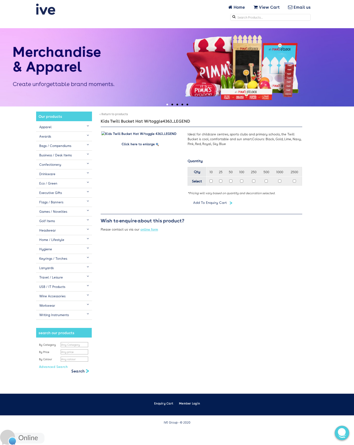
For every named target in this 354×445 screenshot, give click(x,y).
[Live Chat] (22, 437)
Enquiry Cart (163, 403)
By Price (44, 352)
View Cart (269, 7)
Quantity (195, 161)
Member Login (189, 403)
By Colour (46, 359)
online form (149, 229)
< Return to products (113, 114)
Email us (301, 7)
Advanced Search (53, 367)
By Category (47, 344)
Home (239, 7)
